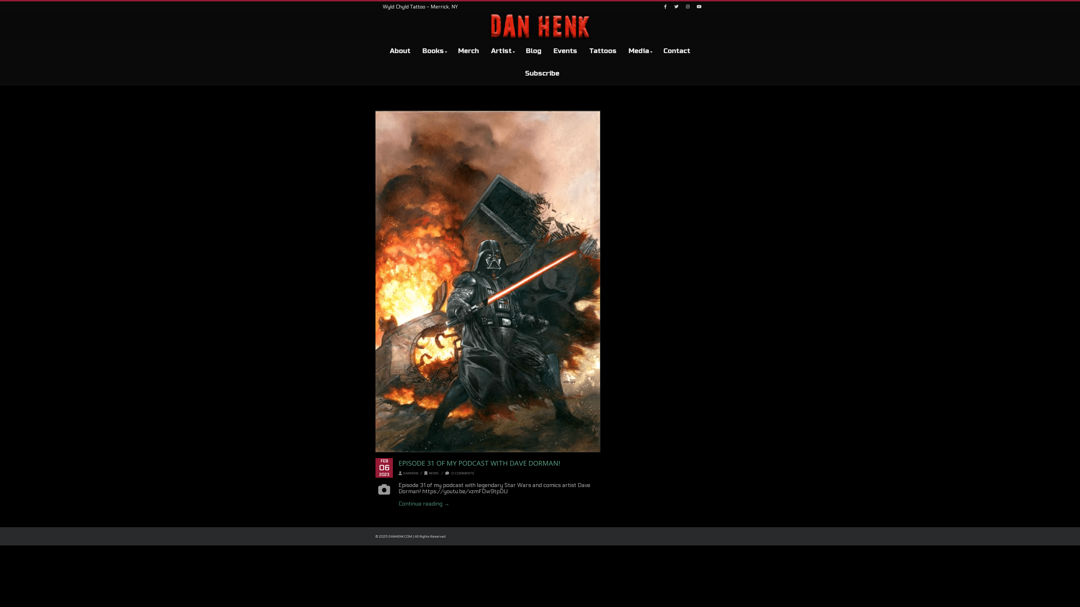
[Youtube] (699, 7)
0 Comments (462, 473)
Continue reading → (424, 503)
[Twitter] (676, 7)
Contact (676, 51)
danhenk (410, 473)
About (400, 51)
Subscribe (542, 73)
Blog (533, 51)
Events (565, 51)
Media (639, 51)
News (433, 473)
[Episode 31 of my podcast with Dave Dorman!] (487, 281)
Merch (468, 51)
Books (433, 51)
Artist (501, 51)
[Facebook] (665, 7)
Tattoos (602, 51)
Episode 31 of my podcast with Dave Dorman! (479, 463)
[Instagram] (687, 7)
